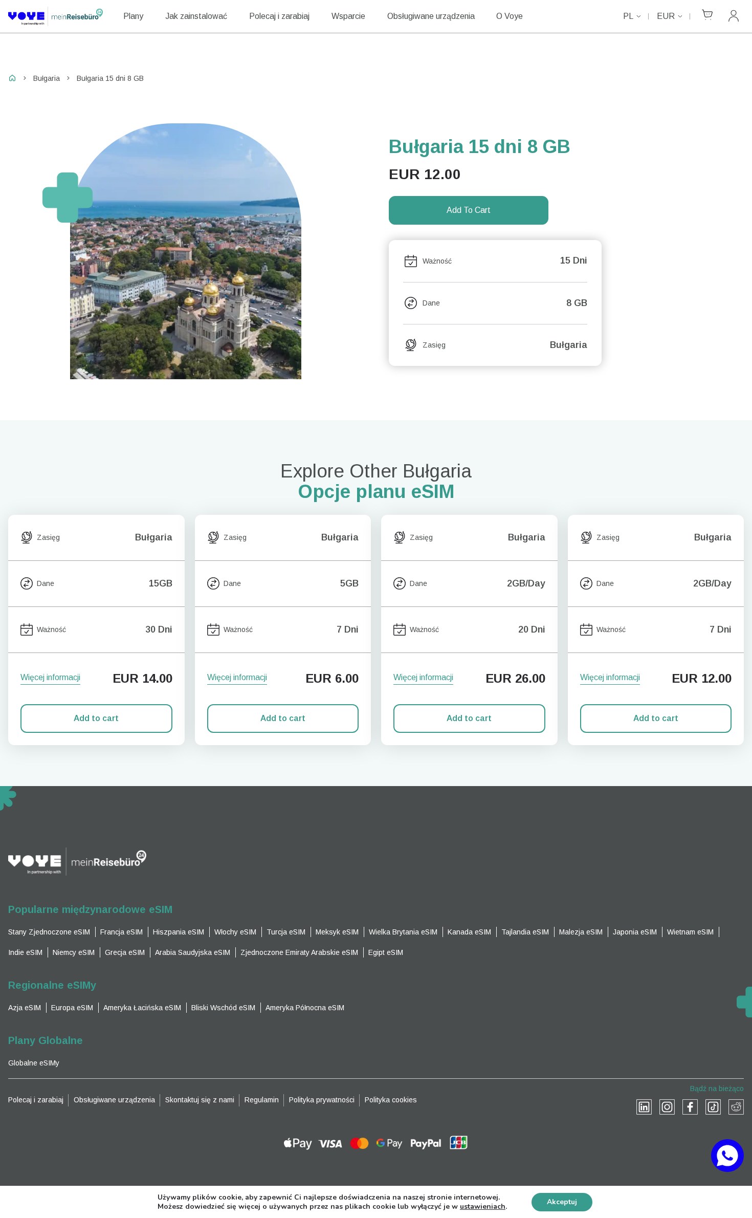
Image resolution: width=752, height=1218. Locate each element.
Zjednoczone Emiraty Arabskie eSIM (299, 952)
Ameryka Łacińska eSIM (142, 1008)
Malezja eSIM (581, 932)
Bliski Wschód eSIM (223, 1008)
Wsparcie (348, 16)
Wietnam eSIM (690, 932)
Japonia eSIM (635, 932)
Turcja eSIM (286, 932)
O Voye (509, 16)
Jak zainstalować (196, 16)
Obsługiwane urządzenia (431, 16)
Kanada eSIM (469, 932)
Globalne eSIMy (33, 1063)
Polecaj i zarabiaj (279, 16)
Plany (133, 16)
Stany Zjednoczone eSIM (49, 932)
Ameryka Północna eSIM (305, 1008)
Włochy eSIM (235, 932)
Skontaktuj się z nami (199, 1100)
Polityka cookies (391, 1100)
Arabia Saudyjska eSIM (192, 952)
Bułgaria (46, 78)
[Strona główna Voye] (55, 16)
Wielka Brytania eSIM (403, 932)
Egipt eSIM (385, 952)
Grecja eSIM (125, 952)
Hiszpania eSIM (178, 932)
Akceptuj (562, 1202)
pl (628, 16)
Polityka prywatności (322, 1100)
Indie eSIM (25, 952)
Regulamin (262, 1100)
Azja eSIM (24, 1008)
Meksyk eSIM (337, 932)
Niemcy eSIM (74, 952)
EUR (666, 16)
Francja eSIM (121, 932)
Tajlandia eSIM (525, 932)
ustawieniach (482, 1206)
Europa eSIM (72, 1008)
